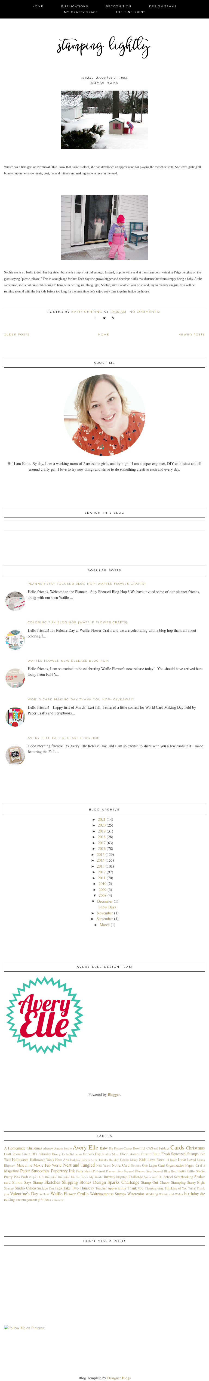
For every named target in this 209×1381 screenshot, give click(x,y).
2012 (102, 871)
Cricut (26, 1154)
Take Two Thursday (78, 1188)
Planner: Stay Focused (120, 1171)
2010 (102, 883)
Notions (136, 1165)
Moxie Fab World (47, 1165)
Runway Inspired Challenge (123, 1177)
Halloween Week (42, 1159)
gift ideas (44, 1199)
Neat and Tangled (79, 1165)
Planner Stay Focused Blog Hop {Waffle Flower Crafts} (87, 583)
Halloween (20, 1159)
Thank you (135, 1188)
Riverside (51, 1177)
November (105, 912)
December (105, 901)
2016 (102, 848)
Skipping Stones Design (84, 1182)
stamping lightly (104, 47)
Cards (177, 1147)
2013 (100, 866)
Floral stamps (129, 1154)
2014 (100, 860)
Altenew (48, 1148)
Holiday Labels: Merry (123, 1160)
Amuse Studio (63, 1148)
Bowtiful (139, 1148)
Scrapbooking (183, 1177)
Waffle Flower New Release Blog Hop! (69, 660)
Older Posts (16, 334)
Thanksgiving (154, 1188)
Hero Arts (62, 1159)
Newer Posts (192, 334)
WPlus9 (44, 1194)
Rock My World (92, 1177)
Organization (175, 1165)
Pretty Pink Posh (16, 1177)
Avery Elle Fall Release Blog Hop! (64, 738)
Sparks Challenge (123, 1182)
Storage (9, 1188)
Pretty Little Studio (191, 1171)
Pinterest (99, 1171)
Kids (142, 1159)
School (168, 1177)
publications (74, 6)
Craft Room (12, 1154)
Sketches (52, 1182)
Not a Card (121, 1165)
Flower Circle (150, 1154)
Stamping (178, 1182)
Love (182, 1159)
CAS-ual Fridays (158, 1148)
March (105, 924)
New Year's (103, 1165)
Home (103, 334)
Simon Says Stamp (27, 1182)
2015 (100, 854)
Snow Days (104, 83)
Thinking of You (176, 1188)
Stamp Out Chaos (155, 1182)
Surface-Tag (45, 1188)
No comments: (146, 312)
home (38, 6)
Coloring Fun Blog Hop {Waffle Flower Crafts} (78, 622)
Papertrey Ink (63, 1170)
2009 (102, 889)
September (105, 918)
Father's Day (92, 1154)
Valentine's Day (24, 1193)
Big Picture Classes (120, 1148)
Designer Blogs (119, 1377)
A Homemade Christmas (23, 1148)
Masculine (24, 1165)
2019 (102, 831)
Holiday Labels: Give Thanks (89, 1160)
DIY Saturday (41, 1154)
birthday (191, 1193)
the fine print (130, 12)
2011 (102, 877)
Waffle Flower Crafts (70, 1193)
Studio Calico (25, 1188)
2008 (102, 895)
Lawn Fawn (155, 1159)
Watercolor (135, 1193)
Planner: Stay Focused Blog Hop (156, 1171)
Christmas (195, 1148)
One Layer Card (153, 1165)
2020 (102, 825)
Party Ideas (84, 1171)
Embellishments (72, 1154)
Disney (56, 1154)
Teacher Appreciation (111, 1188)
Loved (191, 1159)
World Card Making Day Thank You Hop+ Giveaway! (81, 699)
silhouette (58, 1200)
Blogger (114, 1094)
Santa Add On (153, 1177)
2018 (102, 836)
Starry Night (196, 1182)
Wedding (152, 1194)
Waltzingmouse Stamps (108, 1193)
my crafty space (81, 12)
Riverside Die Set (69, 1177)
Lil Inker (171, 1160)
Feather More (110, 1154)
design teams (163, 6)
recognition (118, 6)
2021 (102, 819)
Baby (104, 1148)
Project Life (36, 1177)
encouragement (26, 1199)
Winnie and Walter (171, 1194)
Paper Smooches (35, 1170)
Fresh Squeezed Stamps (179, 1153)
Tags (58, 1188)
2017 (102, 842)
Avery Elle (85, 1147)
